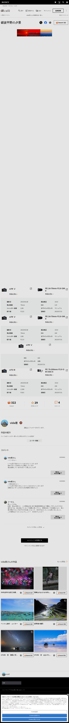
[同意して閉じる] (68, 695)
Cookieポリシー (16, 707)
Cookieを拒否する (34, 715)
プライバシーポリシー (20, 708)
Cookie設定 (34, 711)
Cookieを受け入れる (34, 719)
